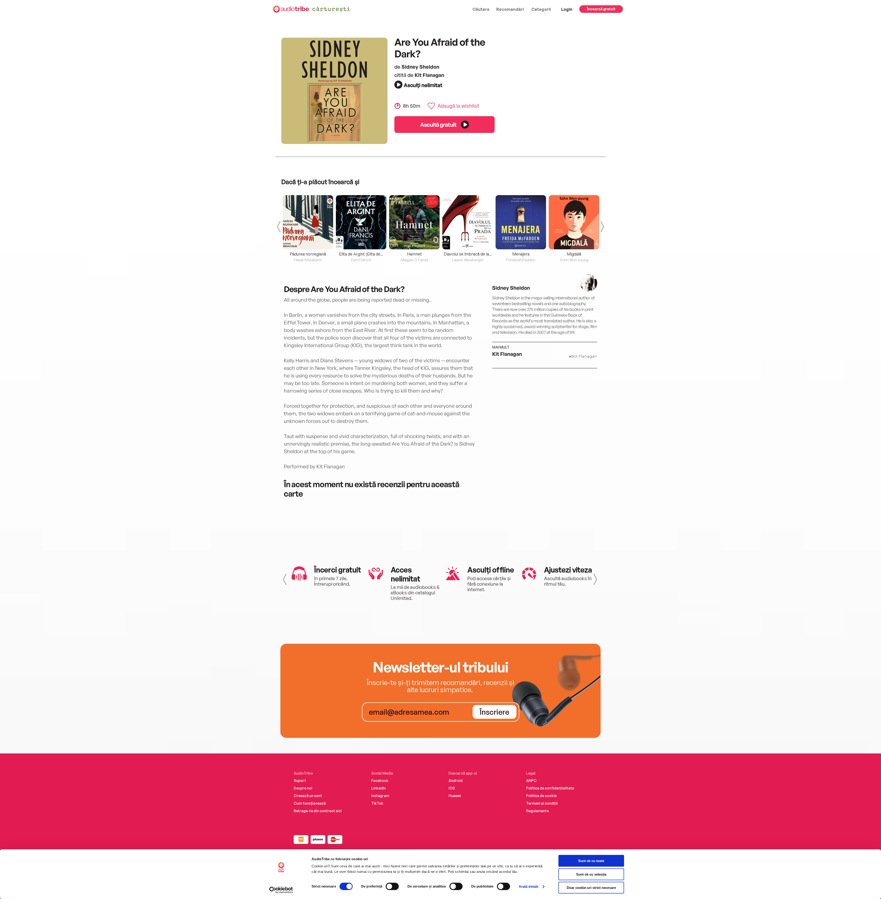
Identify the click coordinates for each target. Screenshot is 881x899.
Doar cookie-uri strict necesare (591, 888)
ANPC (531, 780)
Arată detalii (528, 886)
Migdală (574, 253)
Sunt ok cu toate (591, 861)
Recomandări (510, 9)
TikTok (377, 803)
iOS (452, 788)
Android (456, 780)
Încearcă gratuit (601, 9)
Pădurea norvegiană (308, 253)
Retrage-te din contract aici (318, 811)
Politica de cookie (541, 795)
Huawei (455, 795)
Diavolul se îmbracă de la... (468, 253)
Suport (300, 780)
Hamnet (414, 253)
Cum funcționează (310, 803)
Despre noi (303, 788)
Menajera (521, 253)
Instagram (380, 795)
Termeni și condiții (542, 803)
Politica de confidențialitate (550, 788)
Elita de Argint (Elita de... (361, 253)
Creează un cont (308, 795)
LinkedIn (378, 788)
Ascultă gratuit (438, 124)
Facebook (379, 780)
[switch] (392, 886)
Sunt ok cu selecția (591, 874)
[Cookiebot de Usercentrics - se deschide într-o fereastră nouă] (281, 890)
